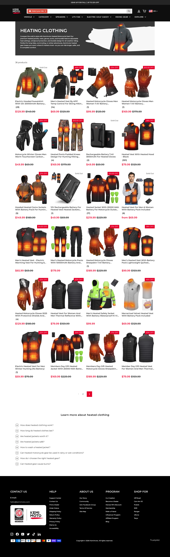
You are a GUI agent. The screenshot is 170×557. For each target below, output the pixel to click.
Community (84, 501)
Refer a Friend (111, 511)
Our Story (83, 498)
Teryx (136, 518)
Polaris (136, 505)
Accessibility (54, 528)
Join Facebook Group (88, 505)
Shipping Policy (55, 511)
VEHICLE (28, 17)
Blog (107, 522)
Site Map (83, 511)
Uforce (136, 515)
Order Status (54, 508)
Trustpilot (155, 540)
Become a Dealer (112, 501)
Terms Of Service (86, 508)
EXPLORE (139, 17)
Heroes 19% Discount (113, 505)
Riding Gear (121, 17)
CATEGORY (44, 17)
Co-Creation (110, 498)
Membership (110, 508)
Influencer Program (113, 515)
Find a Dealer (54, 505)
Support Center (55, 498)
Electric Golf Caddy (98, 17)
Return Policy (54, 515)
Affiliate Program (112, 518)
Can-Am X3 (138, 501)
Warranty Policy (55, 518)
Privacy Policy (54, 522)
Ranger (137, 511)
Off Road (137, 498)
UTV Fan (76, 17)
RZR (135, 508)
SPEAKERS (60, 17)
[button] (17, 107)
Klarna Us (53, 525)
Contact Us (53, 501)
